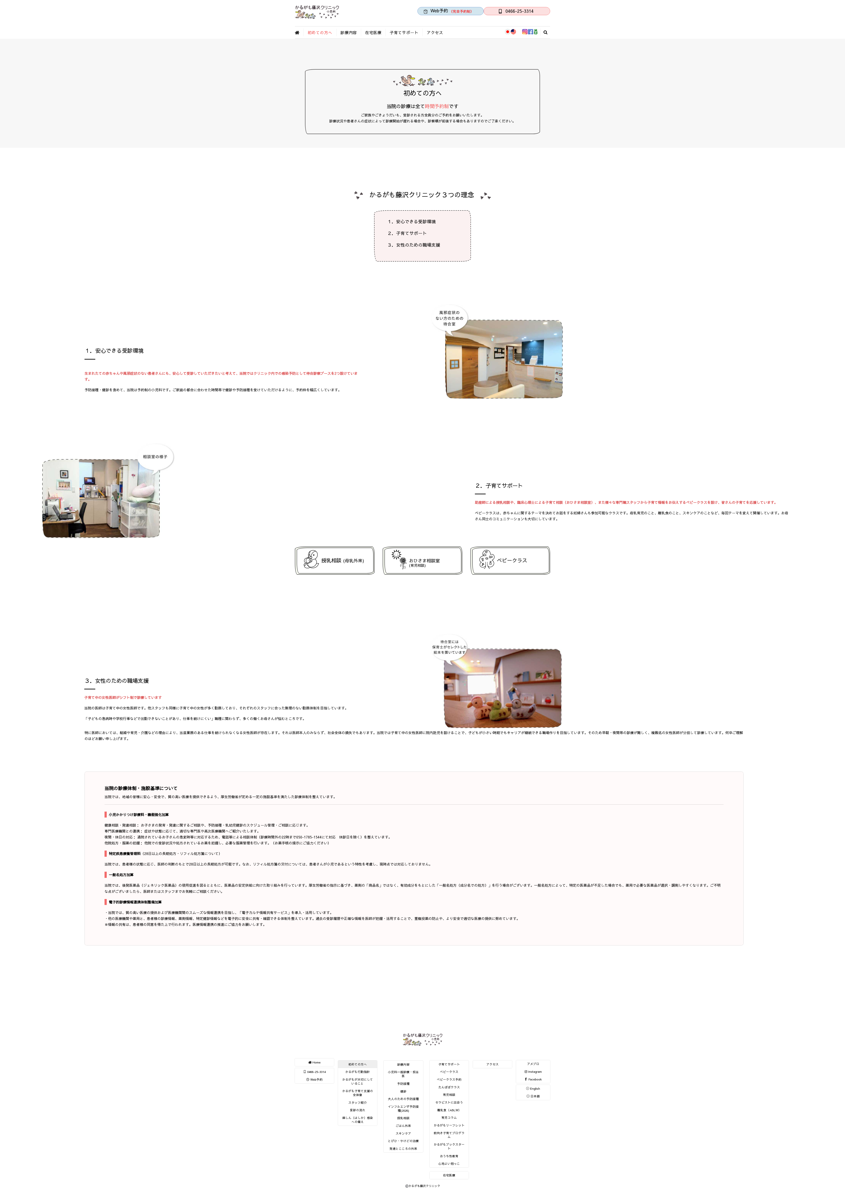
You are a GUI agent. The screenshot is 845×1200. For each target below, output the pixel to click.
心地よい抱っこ (449, 1163)
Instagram (534, 1071)
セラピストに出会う (449, 1102)
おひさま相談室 (424, 563)
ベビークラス (512, 560)
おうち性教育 (449, 1156)
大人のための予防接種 (403, 1099)
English (534, 1088)
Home (316, 1062)
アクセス (435, 32)
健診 (403, 1091)
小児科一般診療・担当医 (403, 1074)
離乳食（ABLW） (449, 1110)
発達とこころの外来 (403, 1148)
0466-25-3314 (316, 1072)
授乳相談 (342, 560)
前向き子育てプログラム (449, 1135)
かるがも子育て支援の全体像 (357, 1093)
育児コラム (449, 1117)
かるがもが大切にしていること (357, 1081)
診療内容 (348, 32)
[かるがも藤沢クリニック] (317, 17)
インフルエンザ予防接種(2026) (403, 1108)
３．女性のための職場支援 (413, 245)
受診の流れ (357, 1110)
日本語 (535, 1096)
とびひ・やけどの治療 (403, 1141)
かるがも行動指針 (357, 1072)
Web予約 (316, 1079)
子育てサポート (404, 32)
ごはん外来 (403, 1126)
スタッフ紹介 (357, 1102)
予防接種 (403, 1084)
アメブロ (533, 1064)
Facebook (534, 1079)
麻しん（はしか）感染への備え (357, 1120)
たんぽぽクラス (449, 1087)
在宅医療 (373, 32)
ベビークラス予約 (449, 1079)
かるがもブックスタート (449, 1146)
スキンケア (403, 1133)
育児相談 (449, 1095)
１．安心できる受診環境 (411, 221)
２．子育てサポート (407, 233)
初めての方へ (320, 32)
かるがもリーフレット (449, 1125)
